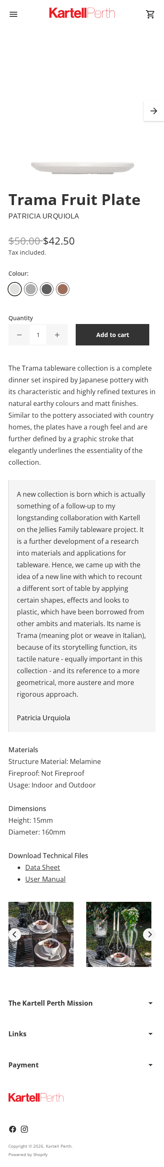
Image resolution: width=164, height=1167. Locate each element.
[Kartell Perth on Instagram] (24, 1129)
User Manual (45, 879)
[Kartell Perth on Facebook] (12, 1129)
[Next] (149, 934)
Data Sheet (42, 867)
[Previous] (14, 934)
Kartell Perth (58, 1146)
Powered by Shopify (28, 1154)
